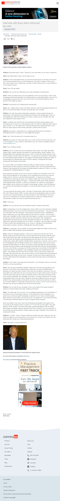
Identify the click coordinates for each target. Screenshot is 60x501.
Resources (30, 441)
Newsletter (7, 455)
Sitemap (29, 451)
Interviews (6, 34)
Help (28, 444)
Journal (6, 444)
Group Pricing (8, 448)
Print (13, 39)
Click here (6, 359)
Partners (7, 441)
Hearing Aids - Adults (35, 34)
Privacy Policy (7, 486)
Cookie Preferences (9, 490)
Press (6, 459)
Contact (29, 448)
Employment (8, 466)
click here (26, 356)
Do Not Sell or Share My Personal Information (17, 494)
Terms (5, 483)
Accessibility (6, 479)
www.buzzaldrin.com (9, 143)
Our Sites (7, 451)
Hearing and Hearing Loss (19, 34)
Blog (5, 462)
